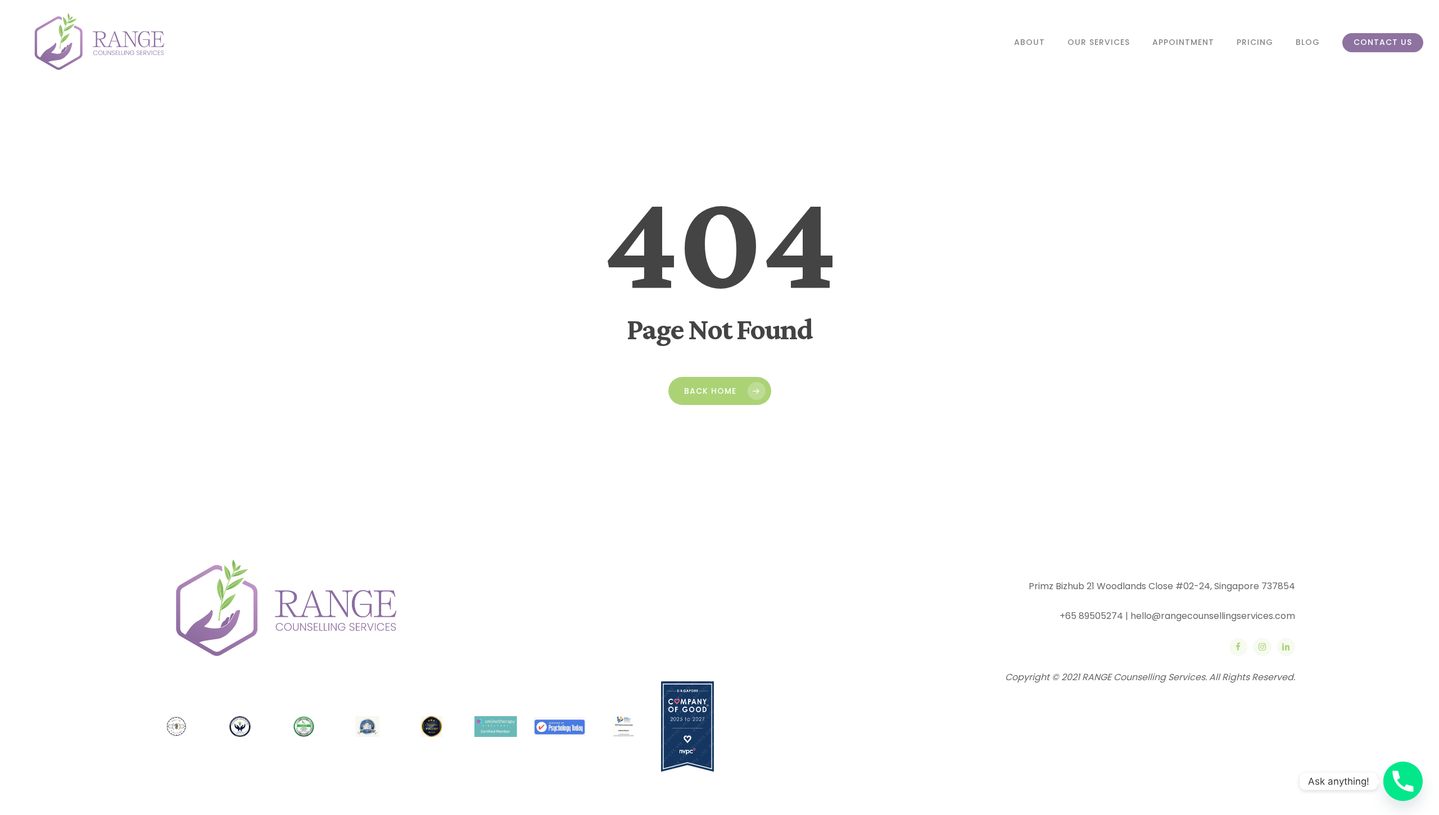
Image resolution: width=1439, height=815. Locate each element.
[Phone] (1403, 781)
